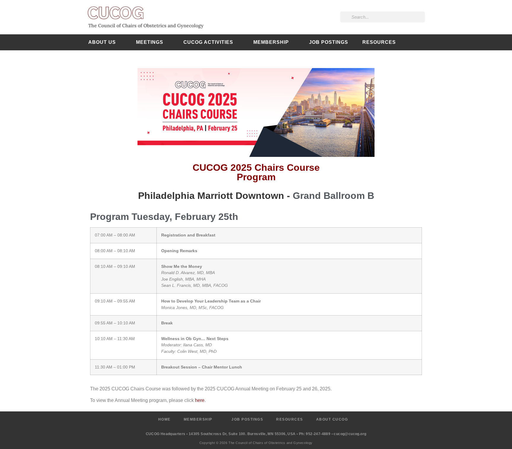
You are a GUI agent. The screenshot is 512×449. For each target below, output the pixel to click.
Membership (271, 42)
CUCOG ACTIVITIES (208, 42)
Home (164, 419)
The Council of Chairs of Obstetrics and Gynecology (146, 25)
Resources (379, 42)
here (199, 400)
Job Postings (328, 42)
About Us (102, 42)
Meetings (149, 42)
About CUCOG (332, 419)
